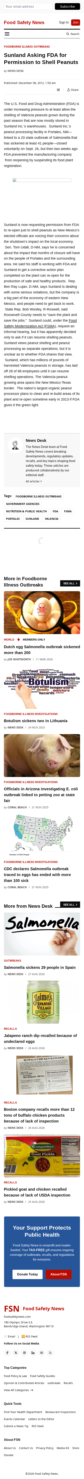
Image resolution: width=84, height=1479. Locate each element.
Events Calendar (14, 1419)
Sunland (32, 519)
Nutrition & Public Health (26, 511)
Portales (13, 519)
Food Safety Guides (42, 1376)
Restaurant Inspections (60, 1412)
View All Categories (16, 1390)
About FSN (58, 1274)
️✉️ (9, 1336)
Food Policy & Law (15, 1376)
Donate (8, 1455)
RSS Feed (38, 1426)
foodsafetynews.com (17, 1316)
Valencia (51, 519)
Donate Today (27, 1274)
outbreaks (12, 960)
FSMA (68, 511)
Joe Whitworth (19, 659)
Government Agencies (22, 504)
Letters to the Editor (41, 1419)
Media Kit (63, 1448)
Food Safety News (46, 1473)
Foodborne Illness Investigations (31, 714)
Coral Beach (17, 807)
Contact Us (26, 1448)
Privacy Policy (45, 1448)
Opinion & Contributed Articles (24, 1383)
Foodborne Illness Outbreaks (27, 46)
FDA (55, 511)
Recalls (10, 1028)
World (9, 639)
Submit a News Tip (16, 1426)
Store (75, 1448)
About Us (10, 1448)
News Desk (16, 70)
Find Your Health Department (23, 1412)
